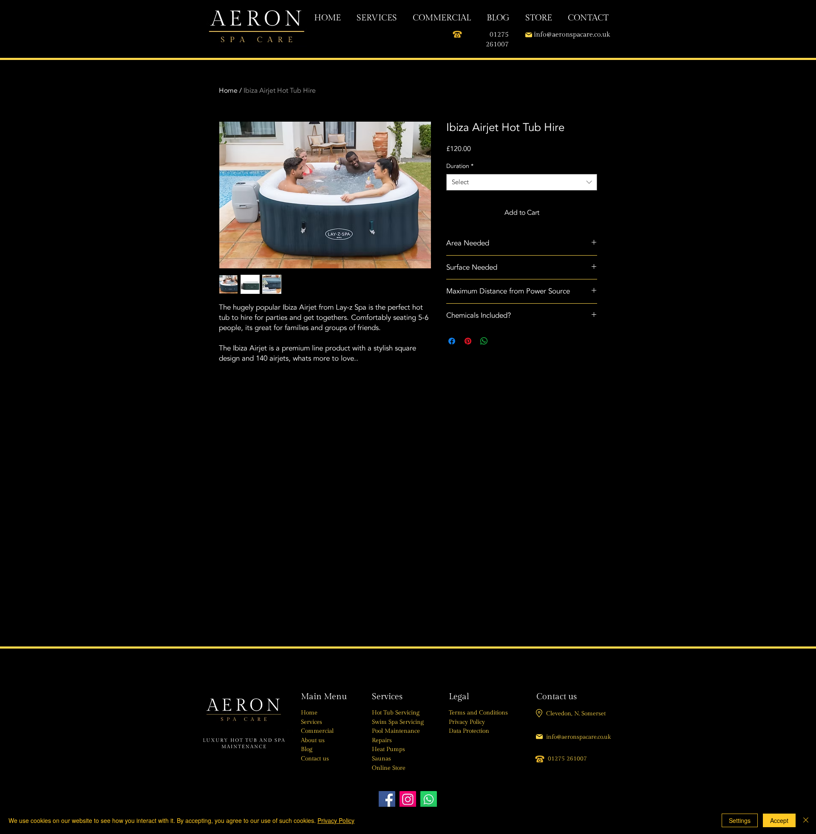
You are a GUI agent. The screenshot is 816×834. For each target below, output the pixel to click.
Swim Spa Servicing (398, 722)
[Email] (528, 35)
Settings (740, 820)
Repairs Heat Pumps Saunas (388, 749)
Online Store (388, 768)
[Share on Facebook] (452, 341)
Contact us (315, 758)
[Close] (806, 820)
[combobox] (521, 182)
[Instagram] (408, 799)
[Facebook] (387, 799)
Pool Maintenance (396, 731)
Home (228, 90)
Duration (459, 166)
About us (313, 740)
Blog (306, 749)
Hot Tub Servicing (395, 712)
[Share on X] (500, 341)
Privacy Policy (467, 722)
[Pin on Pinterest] (468, 341)
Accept (779, 820)
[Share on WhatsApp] (484, 341)
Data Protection (469, 731)
